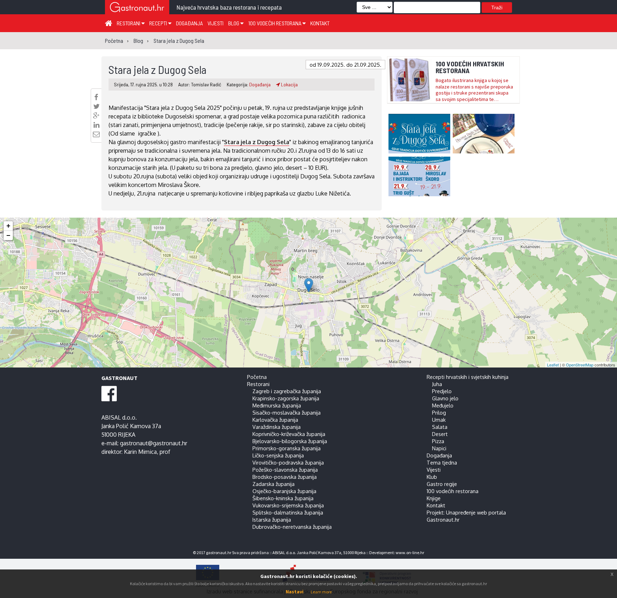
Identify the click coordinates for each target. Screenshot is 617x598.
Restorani (129, 23)
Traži (496, 7)
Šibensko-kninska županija (282, 498)
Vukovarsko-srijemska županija (288, 505)
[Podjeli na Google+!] (96, 115)
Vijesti (215, 23)
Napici (439, 448)
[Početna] (108, 22)
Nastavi (295, 591)
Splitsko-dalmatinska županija (287, 512)
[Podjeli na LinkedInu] (96, 125)
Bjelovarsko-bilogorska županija (289, 441)
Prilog (439, 412)
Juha (437, 384)
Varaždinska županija (276, 427)
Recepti (158, 23)
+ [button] (8, 225)
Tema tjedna (442, 462)
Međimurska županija (276, 405)
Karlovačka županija (275, 419)
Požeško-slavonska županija (285, 469)
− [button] (8, 235)
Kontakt (320, 23)
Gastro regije (442, 484)
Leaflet (553, 365)
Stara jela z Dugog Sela (256, 142)
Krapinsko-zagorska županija (285, 398)
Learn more (321, 591)
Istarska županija (271, 519)
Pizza (438, 441)
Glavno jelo (445, 398)
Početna (257, 377)
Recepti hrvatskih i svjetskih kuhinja (467, 377)
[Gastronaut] (137, 8)
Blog (234, 23)
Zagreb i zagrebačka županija (286, 391)
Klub (432, 476)
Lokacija (289, 84)
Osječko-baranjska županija (284, 491)
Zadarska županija (273, 484)
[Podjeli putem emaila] (96, 134)
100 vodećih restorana (275, 23)
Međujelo (442, 405)
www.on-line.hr (410, 552)
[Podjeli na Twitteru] (96, 106)
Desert (440, 434)
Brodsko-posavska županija (284, 476)
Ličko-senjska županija (278, 455)
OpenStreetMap (579, 365)
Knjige (434, 498)
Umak (439, 419)
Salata (439, 427)
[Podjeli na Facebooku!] (96, 97)
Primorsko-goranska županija (286, 448)
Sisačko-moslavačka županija (286, 412)
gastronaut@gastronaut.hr (153, 443)
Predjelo (442, 391)
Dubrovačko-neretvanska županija (292, 526)
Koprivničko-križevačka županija (288, 434)
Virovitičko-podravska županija (288, 462)
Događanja (189, 23)
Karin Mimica (140, 451)
